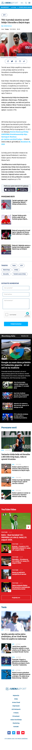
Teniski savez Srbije (19, 274)
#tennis (12, 132)
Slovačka (6, 274)
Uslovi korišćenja (16, 720)
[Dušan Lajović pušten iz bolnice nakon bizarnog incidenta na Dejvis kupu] (6, 468)
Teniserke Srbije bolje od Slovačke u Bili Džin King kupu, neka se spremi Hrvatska (15, 456)
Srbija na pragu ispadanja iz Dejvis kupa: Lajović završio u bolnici (21, 481)
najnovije (16, 695)
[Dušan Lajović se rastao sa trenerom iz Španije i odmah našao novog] (6, 495)
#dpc (25, 134)
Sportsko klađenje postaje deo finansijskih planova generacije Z (21, 395)
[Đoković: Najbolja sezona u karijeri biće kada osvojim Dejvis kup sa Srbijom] (6, 249)
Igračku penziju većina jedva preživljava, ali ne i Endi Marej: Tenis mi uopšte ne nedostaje (14, 636)
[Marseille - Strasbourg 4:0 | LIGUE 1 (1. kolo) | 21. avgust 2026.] (6, 561)
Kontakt (16, 727)
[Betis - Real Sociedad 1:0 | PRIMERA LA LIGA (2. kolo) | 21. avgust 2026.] (16, 521)
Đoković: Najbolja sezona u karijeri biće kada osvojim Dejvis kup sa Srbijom (21, 247)
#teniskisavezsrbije (16, 134)
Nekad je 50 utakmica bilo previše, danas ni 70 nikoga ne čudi (21, 405)
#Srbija (25, 132)
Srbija (16, 270)
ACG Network (16, 709)
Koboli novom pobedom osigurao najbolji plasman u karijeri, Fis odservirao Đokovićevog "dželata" (21, 675)
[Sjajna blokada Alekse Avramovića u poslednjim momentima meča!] (6, 587)
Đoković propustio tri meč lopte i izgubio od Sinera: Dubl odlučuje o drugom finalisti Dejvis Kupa (21, 232)
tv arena (8, 738)
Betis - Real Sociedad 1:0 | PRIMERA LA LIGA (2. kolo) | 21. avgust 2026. (14, 537)
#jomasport (5, 137)
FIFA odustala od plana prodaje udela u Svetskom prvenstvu (21, 416)
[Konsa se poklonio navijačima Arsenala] (6, 574)
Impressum (16, 706)
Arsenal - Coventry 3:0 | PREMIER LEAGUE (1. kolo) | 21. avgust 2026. (21, 548)
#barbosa (13, 137)
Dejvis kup (6, 270)
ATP (4, 15)
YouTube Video (8, 509)
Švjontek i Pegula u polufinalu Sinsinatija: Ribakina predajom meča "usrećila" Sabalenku (20, 662)
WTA (2, 450)
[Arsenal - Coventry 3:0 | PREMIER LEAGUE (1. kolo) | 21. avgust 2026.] (6, 548)
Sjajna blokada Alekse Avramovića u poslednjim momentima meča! (21, 587)
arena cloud (16, 702)
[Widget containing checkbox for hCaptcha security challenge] (17, 314)
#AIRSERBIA (5, 134)
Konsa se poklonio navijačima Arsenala (19, 573)
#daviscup (19, 132)
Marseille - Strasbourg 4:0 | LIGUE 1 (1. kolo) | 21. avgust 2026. (20, 561)
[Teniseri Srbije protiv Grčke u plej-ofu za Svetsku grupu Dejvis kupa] (6, 219)
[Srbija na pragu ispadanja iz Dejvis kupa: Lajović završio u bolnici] (6, 482)
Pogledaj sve (24, 336)
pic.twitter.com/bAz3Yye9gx (11, 139)
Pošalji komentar (16, 324)
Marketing (16, 723)
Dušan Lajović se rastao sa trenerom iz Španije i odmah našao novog (21, 494)
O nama (16, 713)
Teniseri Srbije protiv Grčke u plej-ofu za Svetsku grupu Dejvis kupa (19, 217)
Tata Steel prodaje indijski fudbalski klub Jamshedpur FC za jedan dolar (21, 385)
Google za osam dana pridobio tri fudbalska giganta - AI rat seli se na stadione (16, 365)
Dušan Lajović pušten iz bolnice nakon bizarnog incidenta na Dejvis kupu (21, 468)
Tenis (14, 265)
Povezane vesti (8, 197)
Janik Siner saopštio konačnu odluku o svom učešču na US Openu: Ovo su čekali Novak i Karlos (21, 649)
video (16, 699)
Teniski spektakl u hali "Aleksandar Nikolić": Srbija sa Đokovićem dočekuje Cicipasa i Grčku (21, 202)
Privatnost (16, 716)
